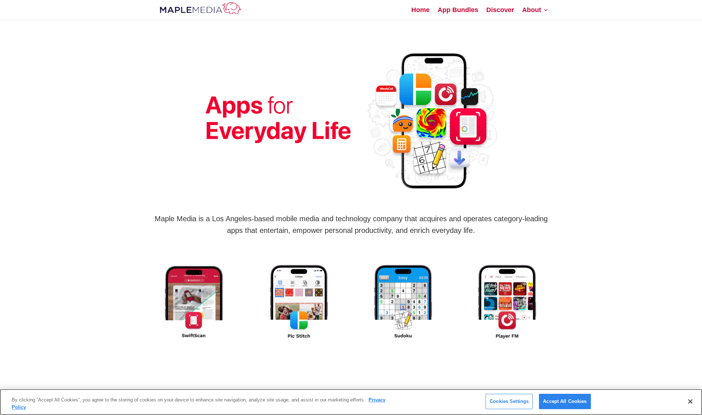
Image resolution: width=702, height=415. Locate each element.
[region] (351, 402)
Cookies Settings (509, 401)
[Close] (690, 401)
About (531, 10)
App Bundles (458, 10)
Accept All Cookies (564, 401)
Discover (500, 10)
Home (420, 10)
